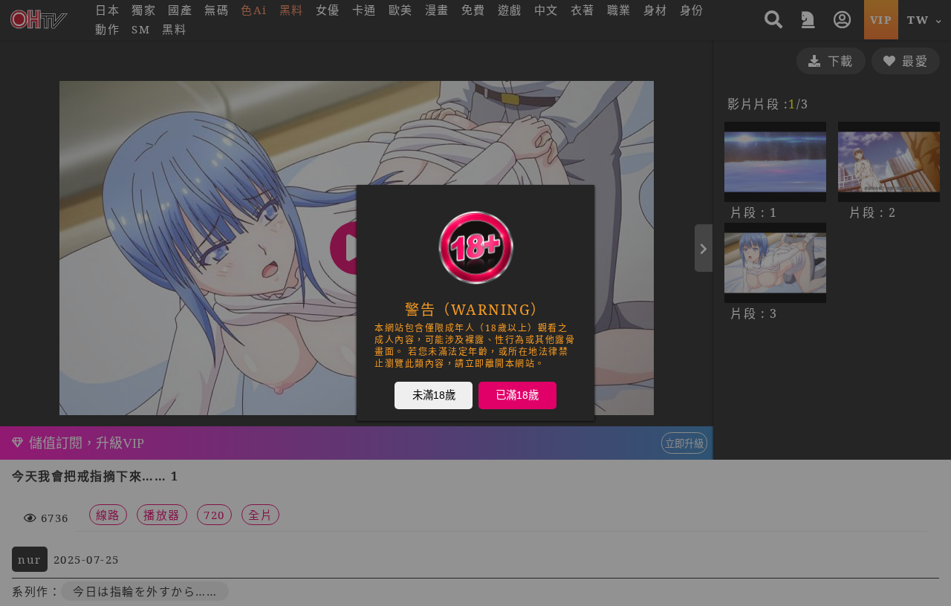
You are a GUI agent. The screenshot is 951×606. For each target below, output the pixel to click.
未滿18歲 (433, 394)
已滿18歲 (517, 394)
